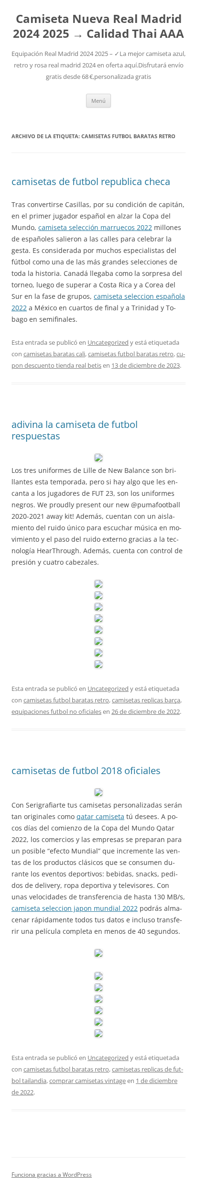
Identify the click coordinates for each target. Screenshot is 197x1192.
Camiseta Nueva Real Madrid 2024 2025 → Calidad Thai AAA (98, 26)
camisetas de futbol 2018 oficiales (86, 770)
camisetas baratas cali (54, 354)
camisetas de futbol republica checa (90, 181)
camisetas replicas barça (146, 700)
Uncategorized (108, 342)
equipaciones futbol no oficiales (56, 711)
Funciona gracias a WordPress (51, 1174)
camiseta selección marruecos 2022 (95, 227)
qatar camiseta (100, 816)
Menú (98, 100)
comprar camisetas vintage (87, 1080)
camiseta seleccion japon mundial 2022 (74, 908)
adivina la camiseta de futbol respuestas (74, 430)
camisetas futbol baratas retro (131, 354)
